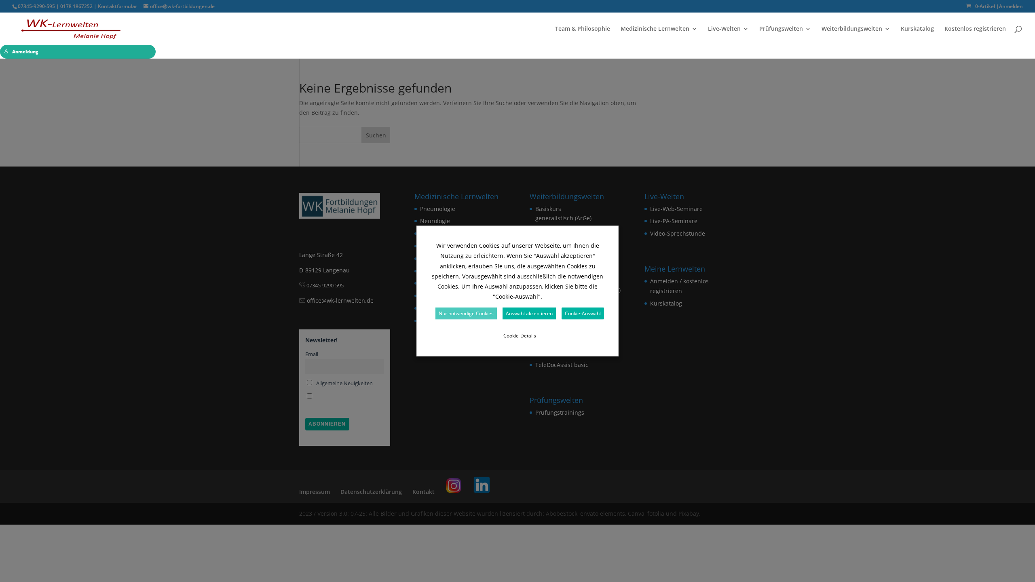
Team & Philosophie (582, 29)
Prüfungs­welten (781, 29)
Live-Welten (724, 29)
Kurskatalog (917, 29)
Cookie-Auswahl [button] (583, 313)
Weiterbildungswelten (852, 29)
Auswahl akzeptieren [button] (529, 313)
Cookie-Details (519, 335)
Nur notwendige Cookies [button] (466, 313)
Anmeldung (25, 52)
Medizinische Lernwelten (655, 29)
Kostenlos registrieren (975, 29)
